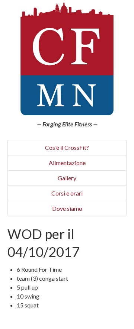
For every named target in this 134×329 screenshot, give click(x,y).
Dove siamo (67, 208)
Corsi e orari (67, 193)
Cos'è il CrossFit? (67, 147)
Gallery (67, 177)
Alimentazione (67, 162)
